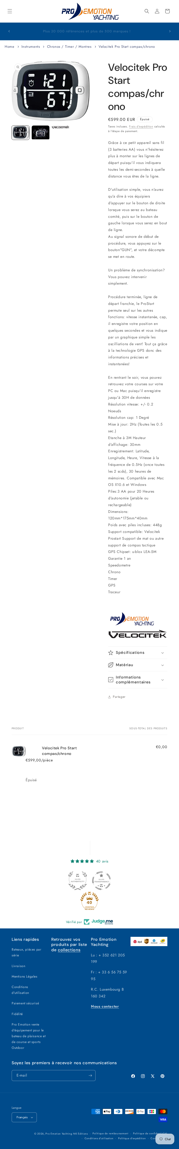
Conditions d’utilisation (99, 1138)
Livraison (18, 966)
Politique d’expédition (132, 1138)
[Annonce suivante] (170, 31)
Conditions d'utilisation (20, 990)
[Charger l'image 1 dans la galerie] (20, 133)
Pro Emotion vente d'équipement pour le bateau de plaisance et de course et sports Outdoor (28, 1036)
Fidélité (17, 1014)
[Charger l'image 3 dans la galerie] (60, 127)
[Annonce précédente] (9, 31)
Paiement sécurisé (25, 1003)
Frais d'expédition (141, 126)
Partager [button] (119, 696)
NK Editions (80, 1133)
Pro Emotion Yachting (58, 1133)
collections (69, 949)
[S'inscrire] (90, 1075)
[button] (10, 11)
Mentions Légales (25, 976)
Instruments (30, 46)
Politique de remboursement (110, 1133)
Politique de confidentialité (150, 1133)
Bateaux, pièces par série (26, 952)
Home (9, 46)
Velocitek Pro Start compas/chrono (127, 46)
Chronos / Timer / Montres (69, 46)
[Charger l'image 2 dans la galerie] (40, 133)
